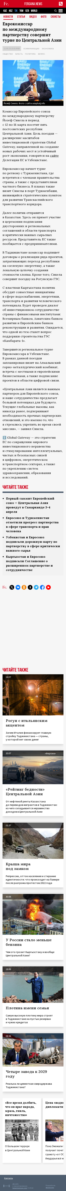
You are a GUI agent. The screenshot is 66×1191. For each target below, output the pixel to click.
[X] (11, 587)
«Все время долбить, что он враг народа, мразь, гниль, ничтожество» (20, 1109)
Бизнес (41, 54)
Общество (8, 54)
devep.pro (50, 1187)
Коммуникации (31, 48)
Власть (19, 54)
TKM (21, 11)
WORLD (34, 11)
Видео (33, 17)
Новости (8, 17)
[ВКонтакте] (18, 587)
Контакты (8, 1178)
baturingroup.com (20, 1188)
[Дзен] (30, 587)
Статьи (21, 17)
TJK (16, 11)
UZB (27, 11)
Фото (44, 17)
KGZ (11, 11)
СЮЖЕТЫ (56, 17)
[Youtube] (48, 587)
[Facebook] (42, 587)
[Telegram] (36, 587)
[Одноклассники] (24, 587)
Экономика (48, 48)
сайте (54, 156)
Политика (30, 54)
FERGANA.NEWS (33, 4)
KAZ (5, 11)
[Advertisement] (33, 631)
